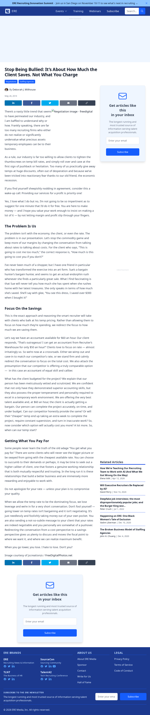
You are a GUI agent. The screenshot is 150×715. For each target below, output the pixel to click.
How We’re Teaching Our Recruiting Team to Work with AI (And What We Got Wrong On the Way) (121, 472)
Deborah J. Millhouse (24, 89)
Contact (81, 670)
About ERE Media (86, 659)
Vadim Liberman (108, 522)
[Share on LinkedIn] (13, 103)
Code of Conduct (123, 670)
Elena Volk (105, 478)
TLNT (7, 672)
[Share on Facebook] (31, 103)
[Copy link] (86, 103)
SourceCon (47, 659)
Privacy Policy (121, 659)
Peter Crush (106, 509)
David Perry (105, 492)
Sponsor (82, 664)
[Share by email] (68, 103)
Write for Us (84, 676)
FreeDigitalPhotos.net (58, 555)
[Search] (142, 11)
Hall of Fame (84, 682)
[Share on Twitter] (50, 103)
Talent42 (46, 672)
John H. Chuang (107, 536)
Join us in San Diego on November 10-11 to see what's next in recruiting (75, 3)
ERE (6, 659)
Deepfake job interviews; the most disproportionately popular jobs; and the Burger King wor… (121, 502)
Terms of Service (123, 664)
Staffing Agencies (27, 81)
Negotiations (11, 81)
